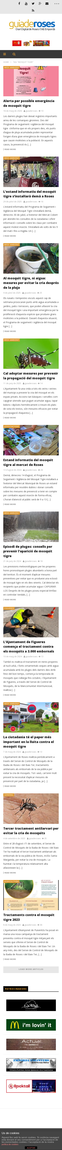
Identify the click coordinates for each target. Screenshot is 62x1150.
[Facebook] (19, 3)
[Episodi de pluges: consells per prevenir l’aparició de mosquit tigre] (31, 527)
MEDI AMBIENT (11, 67)
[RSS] (33, 10)
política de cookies (10, 1144)
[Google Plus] (40, 3)
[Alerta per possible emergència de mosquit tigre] (31, 81)
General (9, 795)
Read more (10, 149)
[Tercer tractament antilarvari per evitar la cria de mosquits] (31, 808)
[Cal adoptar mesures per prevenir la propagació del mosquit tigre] (31, 353)
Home (6, 62)
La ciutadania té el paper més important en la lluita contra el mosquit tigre (28, 742)
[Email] (46, 3)
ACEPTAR (31, 1148)
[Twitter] (33, 3)
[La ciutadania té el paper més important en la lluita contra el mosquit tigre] (31, 717)
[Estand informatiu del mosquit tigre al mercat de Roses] (31, 440)
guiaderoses (31, 111)
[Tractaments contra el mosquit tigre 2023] (31, 895)
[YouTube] (26, 3)
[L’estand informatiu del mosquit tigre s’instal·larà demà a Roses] (31, 172)
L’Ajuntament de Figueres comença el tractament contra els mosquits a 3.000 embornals (28, 646)
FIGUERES (9, 608)
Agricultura (11, 881)
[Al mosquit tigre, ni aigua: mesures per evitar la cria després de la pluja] (31, 258)
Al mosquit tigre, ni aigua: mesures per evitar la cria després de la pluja (31, 283)
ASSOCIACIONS (11, 426)
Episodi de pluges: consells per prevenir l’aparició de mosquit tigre (27, 551)
